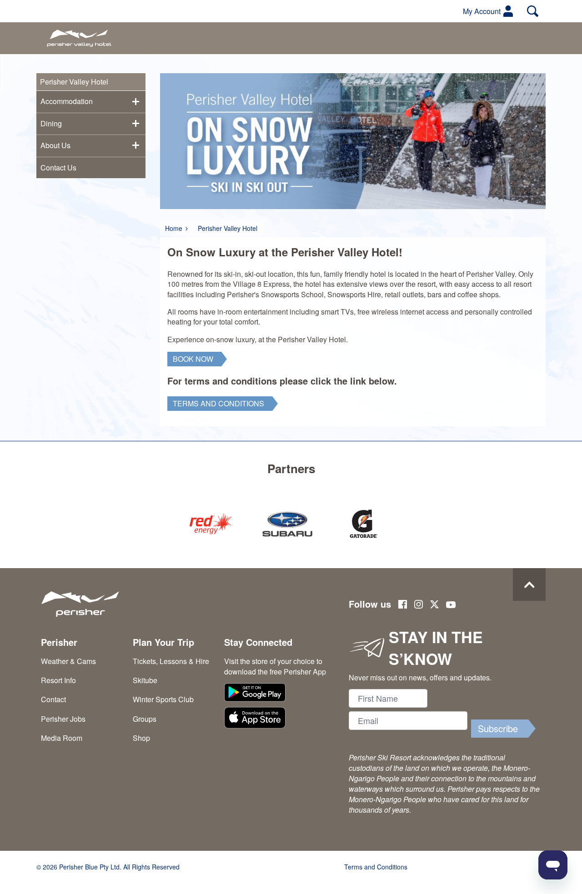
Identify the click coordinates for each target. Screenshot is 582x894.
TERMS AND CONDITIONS (218, 403)
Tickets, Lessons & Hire (171, 661)
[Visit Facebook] (402, 605)
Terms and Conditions (375, 866)
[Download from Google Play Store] (276, 693)
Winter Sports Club (163, 699)
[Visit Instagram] (418, 605)
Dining (51, 123)
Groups (144, 719)
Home (173, 228)
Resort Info (58, 680)
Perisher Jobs (63, 719)
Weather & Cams (68, 661)
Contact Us (58, 167)
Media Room (61, 738)
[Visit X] (434, 605)
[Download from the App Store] (276, 719)
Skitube (145, 680)
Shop (141, 738)
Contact (53, 699)
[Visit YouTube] (451, 605)
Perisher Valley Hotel (227, 228)
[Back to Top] (529, 584)
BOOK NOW (193, 359)
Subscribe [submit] (498, 728)
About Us (55, 145)
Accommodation (66, 101)
